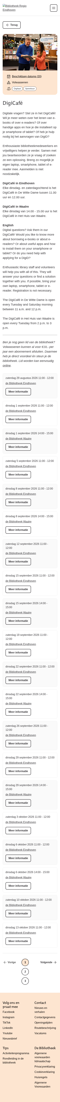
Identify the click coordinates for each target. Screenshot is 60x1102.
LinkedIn (8, 1028)
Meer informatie (18, 391)
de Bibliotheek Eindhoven (21, 383)
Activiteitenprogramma (16, 1053)
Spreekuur (30, 88)
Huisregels (40, 1077)
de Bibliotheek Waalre (19, 438)
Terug (14, 24)
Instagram (8, 1017)
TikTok (6, 1022)
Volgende (46, 962)
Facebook (8, 1012)
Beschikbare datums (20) (27, 76)
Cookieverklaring (44, 1072)
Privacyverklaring (44, 1066)
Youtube (7, 1033)
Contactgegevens (44, 1017)
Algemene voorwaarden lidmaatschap (42, 1057)
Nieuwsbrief (10, 1038)
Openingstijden (43, 1022)
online (7, 365)
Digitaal (17, 88)
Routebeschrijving (45, 1028)
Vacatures (40, 1033)
